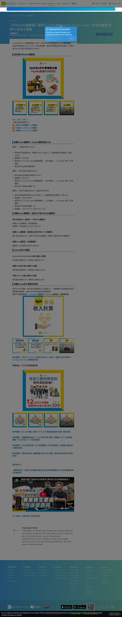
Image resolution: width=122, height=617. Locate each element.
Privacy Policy (75, 613)
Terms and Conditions (90, 613)
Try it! (72, 38)
